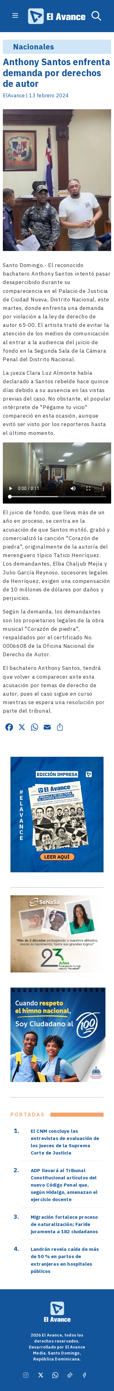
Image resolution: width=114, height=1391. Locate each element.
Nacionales (33, 47)
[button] (96, 16)
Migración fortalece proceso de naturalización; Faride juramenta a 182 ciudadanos (64, 1224)
